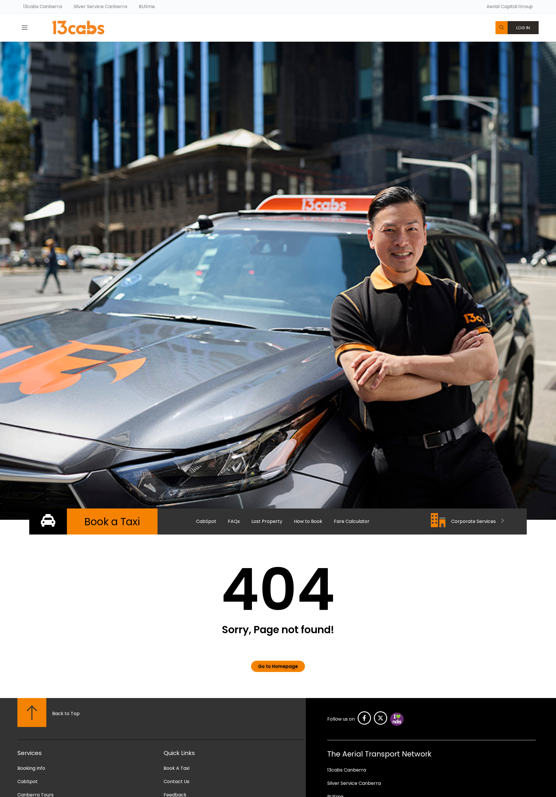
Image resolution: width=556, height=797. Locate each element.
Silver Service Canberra (100, 6)
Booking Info (31, 768)
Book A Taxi (176, 768)
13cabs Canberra (42, 6)
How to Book (308, 521)
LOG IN (523, 28)
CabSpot (206, 521)
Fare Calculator (352, 521)
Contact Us (176, 781)
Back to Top (66, 713)
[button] (24, 27)
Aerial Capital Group (510, 6)
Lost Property (266, 521)
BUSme (147, 6)
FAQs (234, 521)
